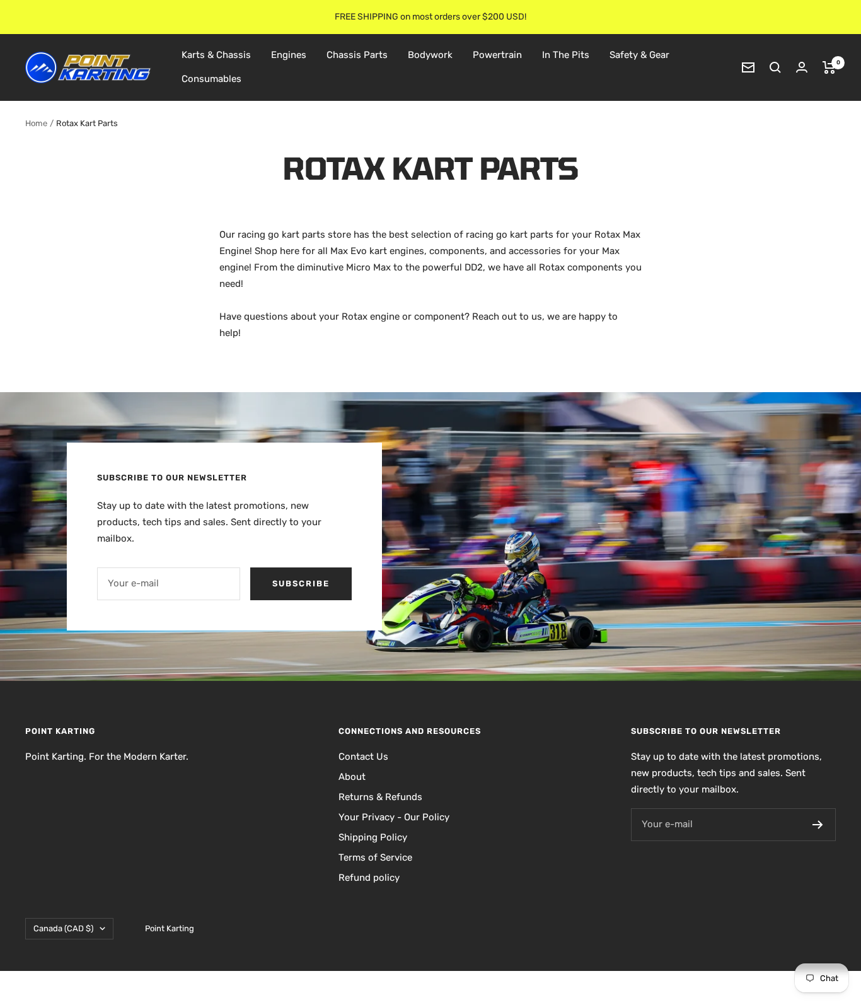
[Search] (775, 67)
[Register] (817, 824)
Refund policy (369, 877)
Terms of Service (375, 857)
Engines (288, 55)
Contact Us (363, 756)
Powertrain (497, 55)
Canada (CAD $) (63, 928)
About (352, 776)
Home (36, 123)
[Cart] (829, 67)
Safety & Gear (639, 55)
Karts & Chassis (216, 55)
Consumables (211, 78)
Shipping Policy (372, 837)
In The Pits (565, 55)
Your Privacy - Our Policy (393, 817)
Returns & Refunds (380, 797)
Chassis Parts (357, 55)
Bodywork (430, 55)
